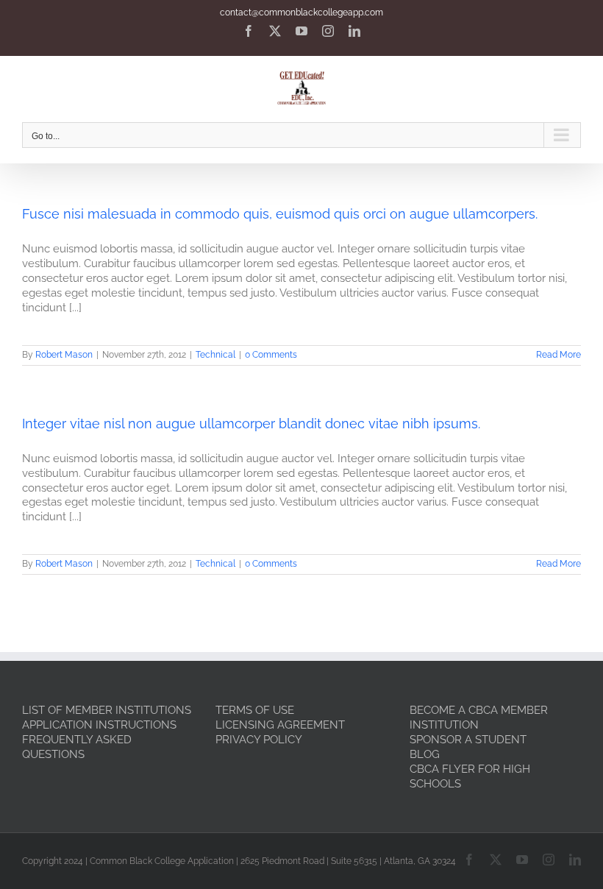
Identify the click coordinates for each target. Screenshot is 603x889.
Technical (215, 355)
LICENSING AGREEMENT (280, 725)
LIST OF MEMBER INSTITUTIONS (106, 710)
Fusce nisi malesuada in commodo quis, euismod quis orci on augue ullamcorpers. (280, 214)
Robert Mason (64, 355)
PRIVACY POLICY (258, 739)
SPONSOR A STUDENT (468, 739)
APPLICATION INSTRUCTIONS (99, 725)
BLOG (425, 754)
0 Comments (271, 355)
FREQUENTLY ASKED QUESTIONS (77, 747)
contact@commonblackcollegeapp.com (301, 12)
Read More (558, 355)
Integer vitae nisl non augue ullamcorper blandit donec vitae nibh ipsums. (251, 423)
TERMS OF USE (254, 710)
